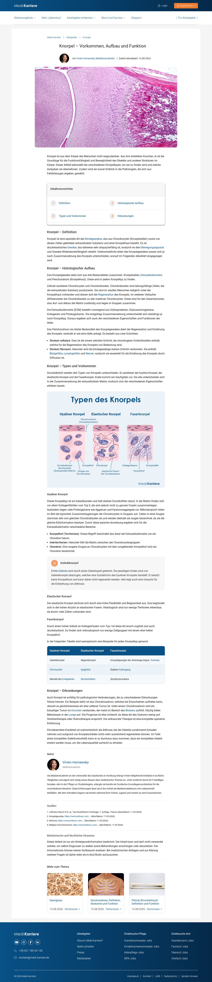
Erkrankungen (126, 216)
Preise (80, 952)
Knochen (76, 710)
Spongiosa (56, 900)
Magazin (136, 17)
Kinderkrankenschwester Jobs (141, 946)
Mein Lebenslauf (51, 17)
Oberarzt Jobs (179, 952)
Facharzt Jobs (179, 946)
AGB (157, 976)
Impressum (133, 976)
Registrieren (186, 5)
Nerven (90, 353)
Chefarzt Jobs (179, 958)
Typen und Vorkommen (72, 216)
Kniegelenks (68, 679)
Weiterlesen (72, 909)
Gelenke (63, 570)
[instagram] (23, 942)
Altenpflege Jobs (134, 952)
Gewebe (72, 247)
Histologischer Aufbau (131, 203)
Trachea (154, 660)
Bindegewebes (93, 238)
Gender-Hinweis (189, 976)
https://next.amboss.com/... (78, 816)
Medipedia (71, 37)
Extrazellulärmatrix (151, 275)
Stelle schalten (85, 946)
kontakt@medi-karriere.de (33, 957)
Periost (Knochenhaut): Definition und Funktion (145, 902)
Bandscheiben (88, 679)
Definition (64, 203)
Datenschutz (170, 976)
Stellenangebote (23, 17)
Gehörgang (125, 669)
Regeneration (106, 294)
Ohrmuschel (56, 669)
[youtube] (16, 942)
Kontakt (147, 976)
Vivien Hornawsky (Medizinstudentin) (96, 58)
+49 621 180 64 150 (30, 950)
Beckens (130, 710)
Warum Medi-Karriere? (90, 940)
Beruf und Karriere (112, 17)
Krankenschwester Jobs (138, 940)
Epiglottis (85, 669)
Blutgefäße (56, 353)
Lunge (72, 714)
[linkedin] (37, 942)
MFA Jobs (130, 958)
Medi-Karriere (54, 37)
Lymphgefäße (72, 353)
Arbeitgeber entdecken (80, 17)
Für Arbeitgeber (187, 18)
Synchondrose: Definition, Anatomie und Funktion (106, 902)
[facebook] (30, 942)
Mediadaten (84, 958)
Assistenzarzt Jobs (182, 940)
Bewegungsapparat (152, 247)
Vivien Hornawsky (75, 762)
